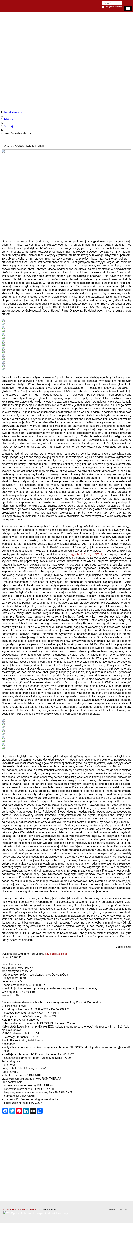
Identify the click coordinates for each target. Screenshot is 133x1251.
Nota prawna (49, 1209)
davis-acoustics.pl (56, 954)
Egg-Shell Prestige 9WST (85, 554)
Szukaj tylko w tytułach (113, 7)
